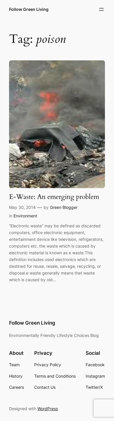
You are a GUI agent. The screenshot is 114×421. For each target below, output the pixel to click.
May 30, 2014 (22, 207)
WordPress (47, 408)
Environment (25, 215)
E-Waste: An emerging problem (54, 197)
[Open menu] (101, 9)
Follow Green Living (29, 9)
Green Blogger (63, 207)
